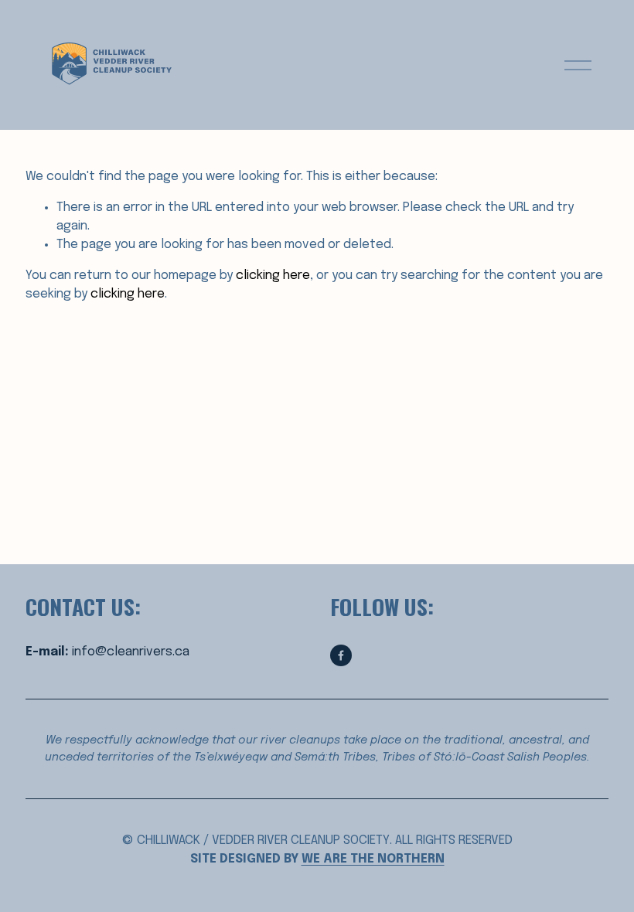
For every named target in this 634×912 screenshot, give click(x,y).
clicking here (273, 275)
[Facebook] (341, 655)
